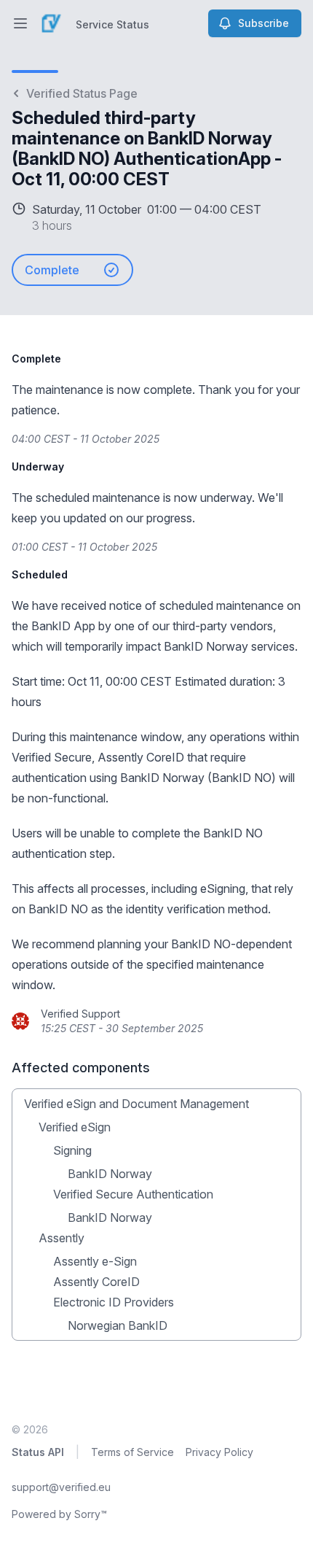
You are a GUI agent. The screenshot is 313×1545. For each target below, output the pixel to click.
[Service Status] (51, 23)
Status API (38, 1452)
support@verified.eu (61, 1487)
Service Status (112, 24)
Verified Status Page (82, 93)
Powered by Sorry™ (59, 1514)
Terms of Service (132, 1452)
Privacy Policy (219, 1452)
